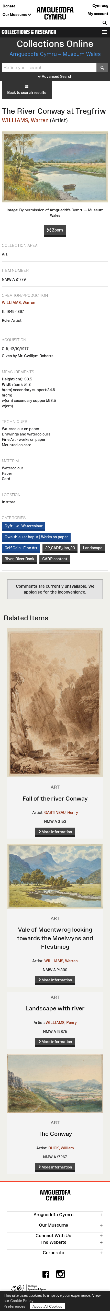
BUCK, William (61, 1148)
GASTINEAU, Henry (61, 812)
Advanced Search (56, 76)
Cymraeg (100, 5)
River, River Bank (19, 559)
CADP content (54, 559)
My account (97, 13)
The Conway (55, 1133)
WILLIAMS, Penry (61, 1022)
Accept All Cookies (47, 1306)
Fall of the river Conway (55, 798)
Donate (9, 6)
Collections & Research (29, 32)
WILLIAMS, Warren (25, 120)
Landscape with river (55, 1008)
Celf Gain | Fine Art (21, 548)
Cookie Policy (22, 1301)
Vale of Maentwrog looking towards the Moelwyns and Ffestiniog (55, 938)
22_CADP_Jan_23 (60, 548)
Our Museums (15, 14)
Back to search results (26, 92)
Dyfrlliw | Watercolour (24, 526)
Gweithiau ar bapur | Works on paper (36, 537)
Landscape (92, 548)
